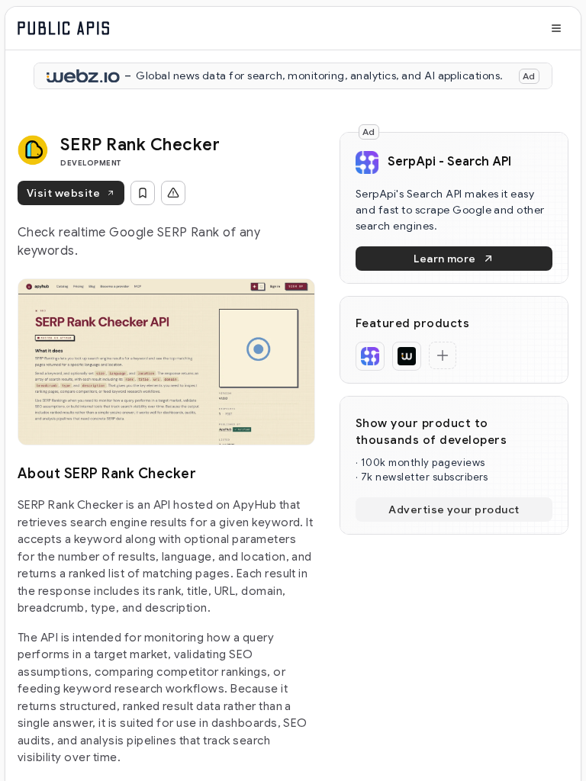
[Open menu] (556, 28)
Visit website (63, 193)
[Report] (173, 193)
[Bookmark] (142, 193)
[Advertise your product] (442, 355)
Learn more (445, 258)
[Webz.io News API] (406, 356)
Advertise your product (454, 509)
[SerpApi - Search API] (370, 356)
